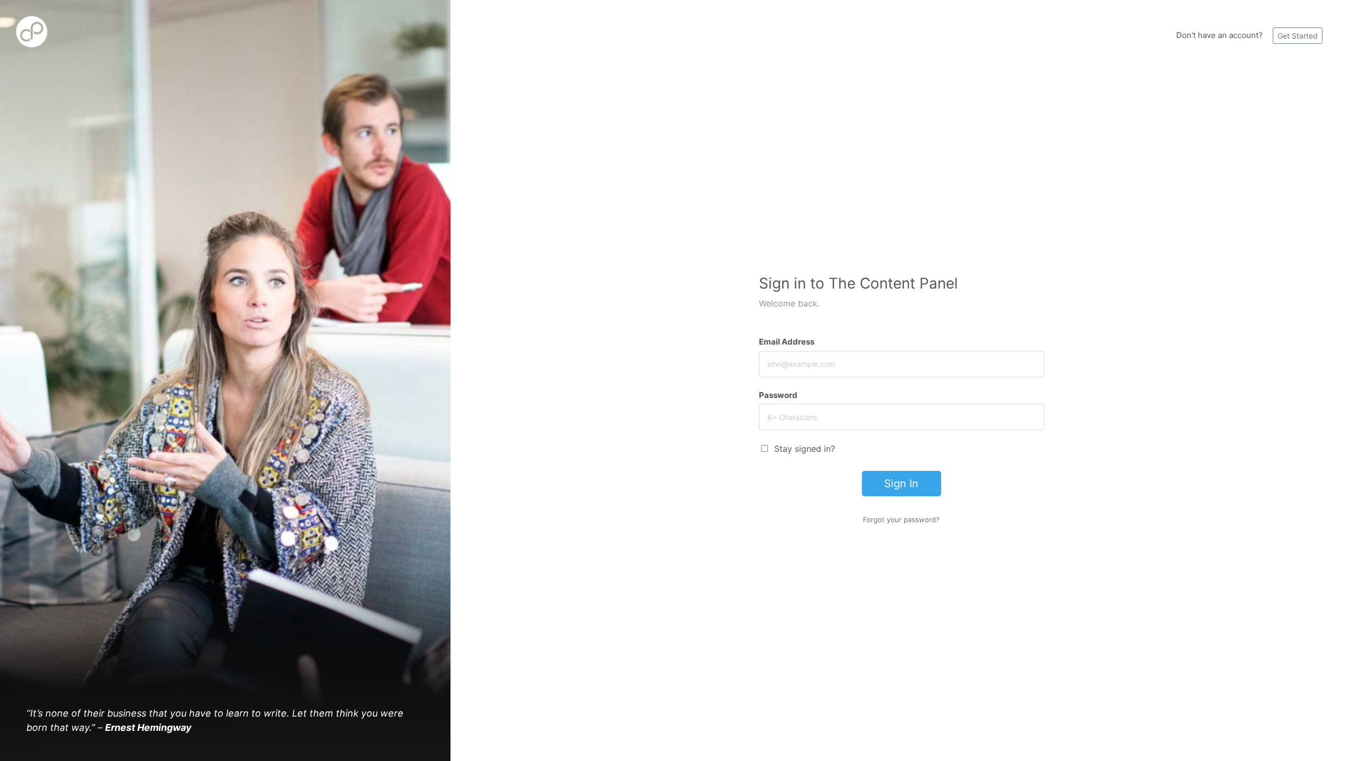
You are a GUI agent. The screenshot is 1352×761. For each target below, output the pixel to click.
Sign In (901, 483)
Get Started (1298, 35)
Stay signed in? (804, 448)
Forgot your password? (901, 519)
